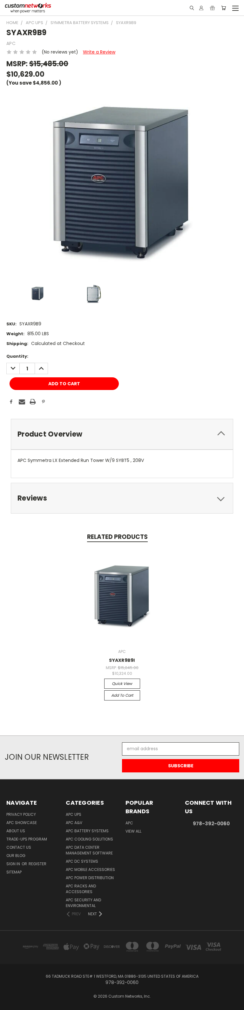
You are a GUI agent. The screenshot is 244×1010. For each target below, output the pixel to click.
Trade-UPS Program (26, 839)
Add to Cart (122, 695)
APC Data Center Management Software (89, 850)
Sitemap (14, 872)
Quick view (122, 683)
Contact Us (18, 847)
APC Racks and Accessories (81, 888)
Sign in (13, 863)
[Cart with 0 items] (223, 8)
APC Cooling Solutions (89, 839)
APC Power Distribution (90, 877)
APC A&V (74, 822)
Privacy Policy (21, 814)
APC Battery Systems (87, 831)
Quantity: (17, 356)
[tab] (122, 434)
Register (37, 863)
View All (133, 831)
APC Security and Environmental (83, 902)
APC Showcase (21, 822)
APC (129, 823)
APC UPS (73, 814)
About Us (15, 831)
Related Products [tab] (117, 537)
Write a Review (99, 52)
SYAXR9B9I (122, 660)
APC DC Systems (82, 861)
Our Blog (15, 855)
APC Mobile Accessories (90, 869)
